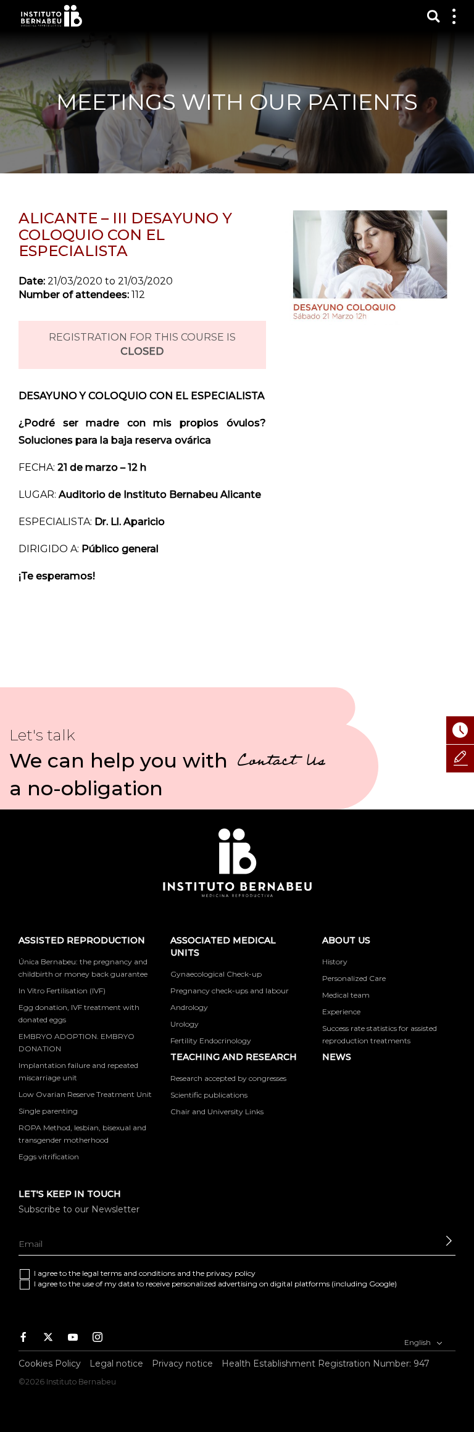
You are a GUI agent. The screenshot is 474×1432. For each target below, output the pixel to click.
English (418, 1342)
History (334, 961)
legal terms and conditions (128, 1273)
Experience (341, 1011)
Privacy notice (182, 1363)
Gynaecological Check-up (216, 974)
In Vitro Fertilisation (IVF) (62, 990)
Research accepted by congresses (228, 1078)
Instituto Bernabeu (52, 16)
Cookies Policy (50, 1363)
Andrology (189, 1007)
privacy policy (231, 1273)
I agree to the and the (145, 1273)
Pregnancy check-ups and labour (229, 990)
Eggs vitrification (49, 1156)
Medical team (346, 995)
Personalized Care (354, 978)
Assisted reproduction (82, 940)
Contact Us (281, 762)
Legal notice (116, 1363)
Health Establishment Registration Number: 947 (326, 1363)
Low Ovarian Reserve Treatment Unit (85, 1094)
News (336, 1056)
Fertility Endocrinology (210, 1040)
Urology (184, 1023)
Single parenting (48, 1110)
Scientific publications (208, 1094)
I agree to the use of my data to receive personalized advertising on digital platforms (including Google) (215, 1283)
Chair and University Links (217, 1111)
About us (346, 940)
